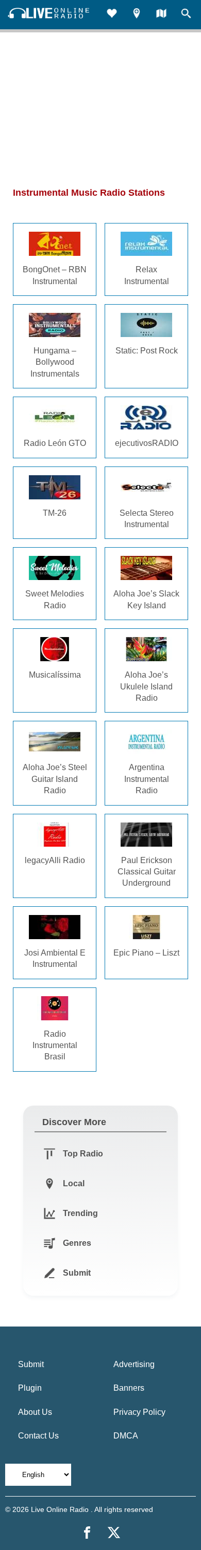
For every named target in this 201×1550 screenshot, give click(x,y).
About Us (35, 1412)
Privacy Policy (139, 1412)
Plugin (30, 1388)
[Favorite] (111, 15)
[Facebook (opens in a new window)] (87, 1532)
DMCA (125, 1435)
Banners (128, 1388)
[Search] (186, 15)
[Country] (161, 15)
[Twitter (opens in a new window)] (114, 1532)
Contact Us (38, 1435)
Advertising (134, 1364)
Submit (31, 1364)
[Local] (136, 15)
